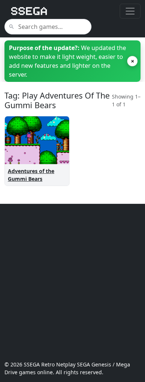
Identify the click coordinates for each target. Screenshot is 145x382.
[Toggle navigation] (130, 11)
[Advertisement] (72, 282)
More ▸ (53, 156)
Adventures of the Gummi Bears (31, 174)
